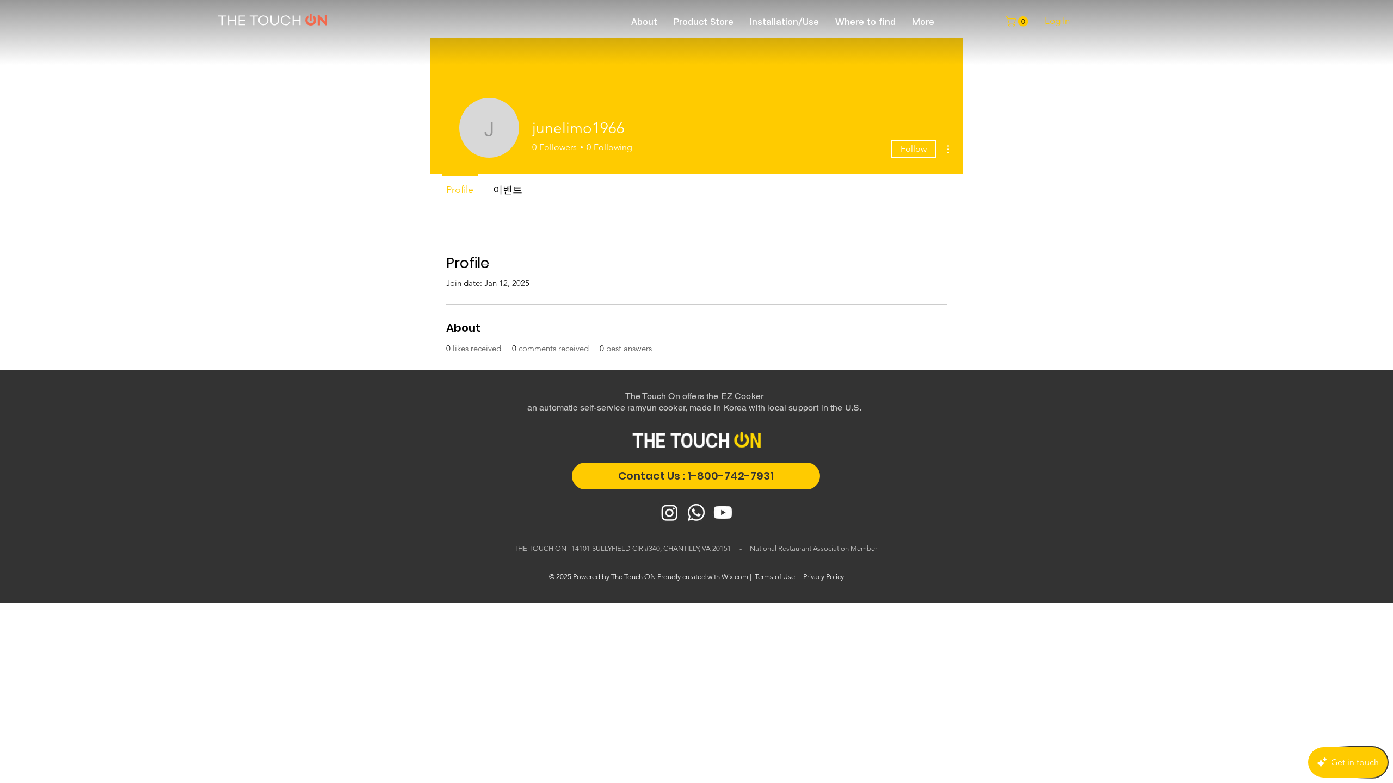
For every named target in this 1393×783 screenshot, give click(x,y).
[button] (1018, 21)
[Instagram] (669, 512)
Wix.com (735, 577)
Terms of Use (775, 577)
